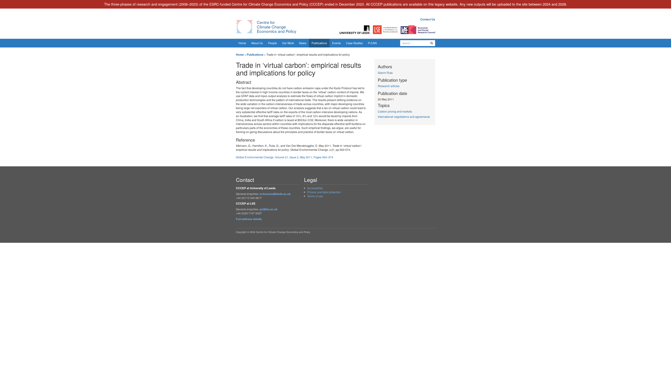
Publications (319, 43)
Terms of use (315, 196)
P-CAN (372, 43)
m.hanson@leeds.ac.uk (275, 194)
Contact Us (427, 19)
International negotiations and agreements (404, 117)
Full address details (249, 219)
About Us (257, 43)
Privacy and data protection (324, 192)
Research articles (388, 86)
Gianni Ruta (385, 73)
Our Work (288, 43)
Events (336, 43)
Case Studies (354, 43)
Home (242, 43)
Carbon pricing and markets (395, 111)
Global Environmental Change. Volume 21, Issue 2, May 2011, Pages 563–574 (284, 157)
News (302, 43)
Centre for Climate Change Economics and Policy (276, 26)
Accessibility (315, 188)
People (272, 43)
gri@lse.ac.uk (268, 209)
